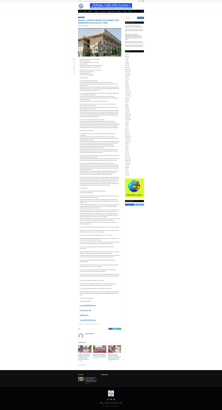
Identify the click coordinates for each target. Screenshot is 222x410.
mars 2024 (127, 108)
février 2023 (127, 132)
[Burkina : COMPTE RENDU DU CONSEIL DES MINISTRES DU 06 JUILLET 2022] (99, 42)
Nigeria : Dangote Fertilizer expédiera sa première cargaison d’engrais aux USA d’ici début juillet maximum (91, 379)
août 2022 (127, 143)
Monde (129, 11)
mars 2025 (127, 85)
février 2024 (127, 110)
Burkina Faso (81, 324)
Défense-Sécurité (111, 11)
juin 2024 (126, 102)
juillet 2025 (127, 78)
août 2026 (127, 54)
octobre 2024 (127, 95)
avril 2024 (127, 106)
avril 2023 (127, 128)
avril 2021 (127, 171)
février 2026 (127, 65)
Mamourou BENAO (85, 25)
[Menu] (80, 11)
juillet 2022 (127, 145)
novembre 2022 (128, 137)
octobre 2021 (127, 161)
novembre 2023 (128, 115)
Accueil (84, 11)
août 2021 (127, 165)
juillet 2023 (127, 123)
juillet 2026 (127, 56)
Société (96, 11)
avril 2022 (127, 150)
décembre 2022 (128, 136)
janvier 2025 (127, 89)
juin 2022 (126, 147)
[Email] (74, 73)
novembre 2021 (128, 160)
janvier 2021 (127, 174)
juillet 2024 (127, 100)
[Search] (142, 11)
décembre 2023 (128, 113)
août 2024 (127, 98)
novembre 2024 (128, 93)
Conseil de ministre (88, 324)
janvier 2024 (127, 111)
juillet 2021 (127, 167)
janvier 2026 (127, 67)
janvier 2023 (127, 134)
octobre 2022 (127, 139)
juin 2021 (126, 169)
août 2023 (127, 121)
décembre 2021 (128, 158)
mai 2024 (126, 104)
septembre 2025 (128, 74)
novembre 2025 (128, 71)
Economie (103, 11)
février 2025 (127, 87)
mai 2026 (126, 60)
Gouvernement (81, 17)
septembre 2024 (128, 97)
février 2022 (127, 154)
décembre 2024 (128, 91)
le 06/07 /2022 (95, 324)
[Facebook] (74, 62)
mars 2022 (127, 152)
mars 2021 (127, 173)
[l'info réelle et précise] (81, 5)
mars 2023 (127, 130)
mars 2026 (127, 63)
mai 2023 (126, 126)
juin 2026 (126, 58)
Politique (90, 11)
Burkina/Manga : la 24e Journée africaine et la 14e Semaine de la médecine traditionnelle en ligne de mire (97, 1)
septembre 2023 (128, 119)
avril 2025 (127, 84)
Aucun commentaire (99, 25)
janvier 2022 (127, 156)
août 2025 (127, 76)
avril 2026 (127, 61)
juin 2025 (126, 80)
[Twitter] (74, 65)
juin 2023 (126, 124)
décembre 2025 (128, 69)
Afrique (124, 11)
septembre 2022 (128, 141)
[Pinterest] (74, 70)
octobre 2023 (127, 117)
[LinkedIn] (74, 68)
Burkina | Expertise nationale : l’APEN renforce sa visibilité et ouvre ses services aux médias (99, 355)
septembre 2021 (128, 163)
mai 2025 (126, 82)
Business (119, 11)
